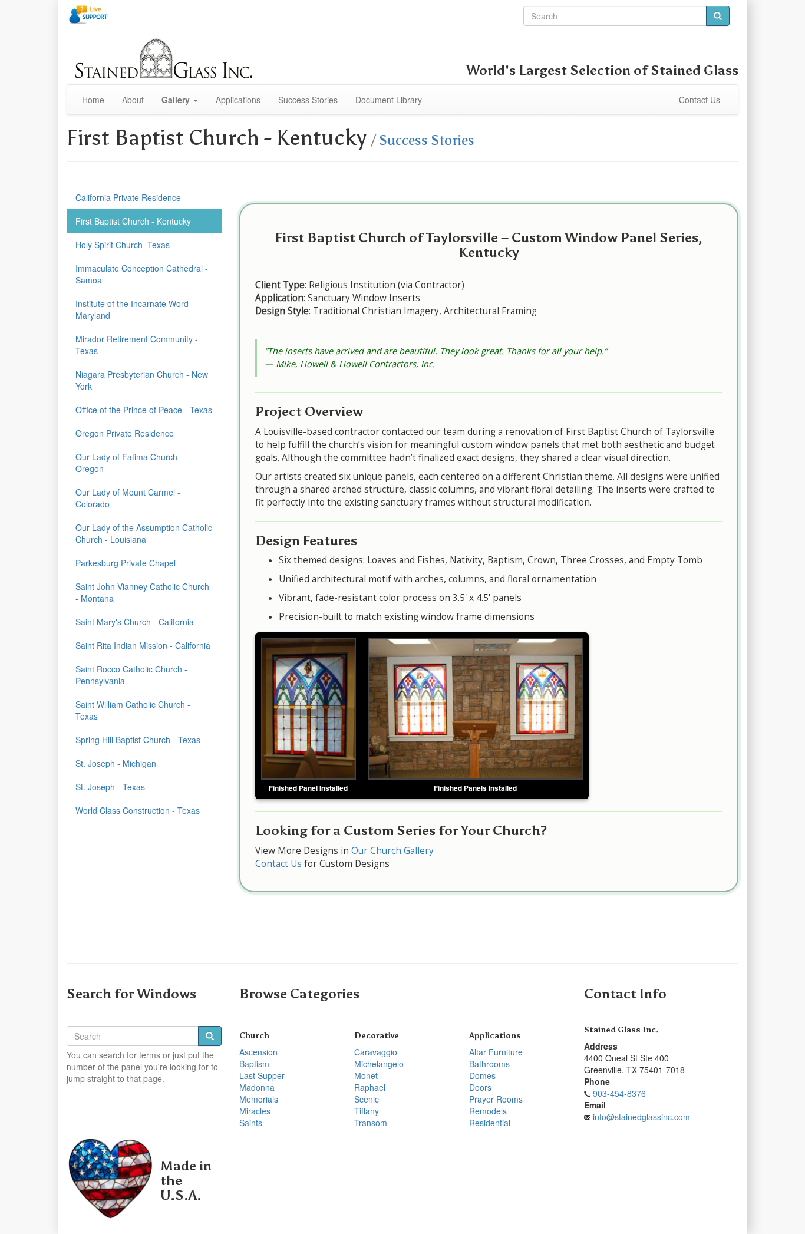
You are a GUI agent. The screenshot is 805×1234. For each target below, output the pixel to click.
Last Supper (262, 1075)
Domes (482, 1075)
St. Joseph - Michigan (115, 763)
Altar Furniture (496, 1052)
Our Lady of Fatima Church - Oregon (129, 462)
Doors (480, 1087)
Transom (370, 1123)
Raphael (369, 1087)
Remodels (488, 1111)
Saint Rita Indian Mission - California (142, 645)
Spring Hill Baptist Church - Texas (137, 739)
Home (93, 99)
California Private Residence (128, 197)
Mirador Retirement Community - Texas (136, 345)
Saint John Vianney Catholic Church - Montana (142, 592)
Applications (238, 99)
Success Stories (308, 99)
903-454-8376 (619, 1093)
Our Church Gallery (393, 850)
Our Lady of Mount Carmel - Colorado (127, 498)
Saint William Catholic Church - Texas (132, 710)
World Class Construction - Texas (137, 810)
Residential (489, 1123)
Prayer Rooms (496, 1099)
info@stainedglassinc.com (641, 1117)
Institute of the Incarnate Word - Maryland (134, 309)
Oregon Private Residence (124, 433)
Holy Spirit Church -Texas (122, 244)
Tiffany (366, 1111)
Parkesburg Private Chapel (125, 563)
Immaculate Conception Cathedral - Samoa (141, 274)
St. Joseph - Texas (110, 787)
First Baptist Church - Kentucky (133, 221)
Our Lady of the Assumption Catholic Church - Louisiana (143, 533)
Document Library (388, 99)
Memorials (258, 1099)
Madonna (257, 1087)
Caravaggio (375, 1052)
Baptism (254, 1064)
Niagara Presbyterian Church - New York (141, 380)
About (133, 99)
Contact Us (699, 99)
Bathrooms (489, 1064)
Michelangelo (379, 1064)
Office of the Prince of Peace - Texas (143, 409)
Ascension (258, 1052)
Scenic (366, 1099)
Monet (366, 1075)
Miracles (254, 1111)
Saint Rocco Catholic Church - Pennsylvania (131, 675)
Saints (250, 1123)
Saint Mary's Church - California (134, 622)
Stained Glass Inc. (621, 1030)
